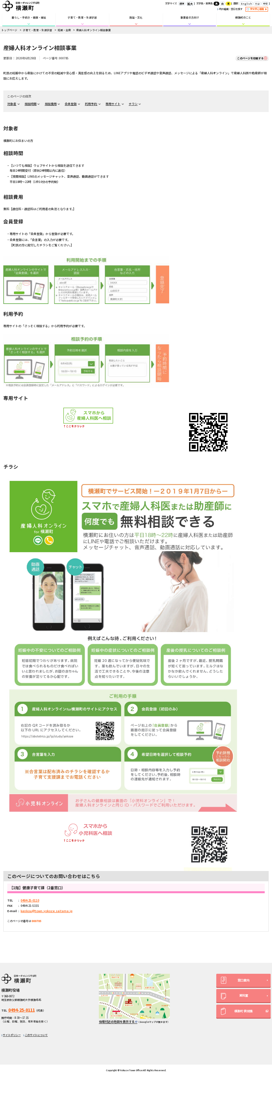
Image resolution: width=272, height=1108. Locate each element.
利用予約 (91, 104)
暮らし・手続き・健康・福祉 (29, 17)
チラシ (133, 104)
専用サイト (112, 104)
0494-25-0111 (21, 1010)
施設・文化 (136, 17)
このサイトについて (36, 1035)
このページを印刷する (250, 58)
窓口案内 (243, 980)
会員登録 (71, 104)
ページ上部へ (259, 1058)
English (246, 3)
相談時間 (30, 104)
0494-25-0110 (30, 900)
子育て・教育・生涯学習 (82, 17)
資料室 (243, 995)
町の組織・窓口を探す (230, 9)
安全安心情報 (257, 9)
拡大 (190, 4)
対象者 (11, 104)
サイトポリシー (12, 1035)
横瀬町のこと (243, 17)
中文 (265, 3)
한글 (257, 3)
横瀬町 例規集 (243, 1011)
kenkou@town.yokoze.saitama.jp (46, 911)
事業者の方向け (189, 17)
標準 (181, 3)
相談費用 (51, 104)
